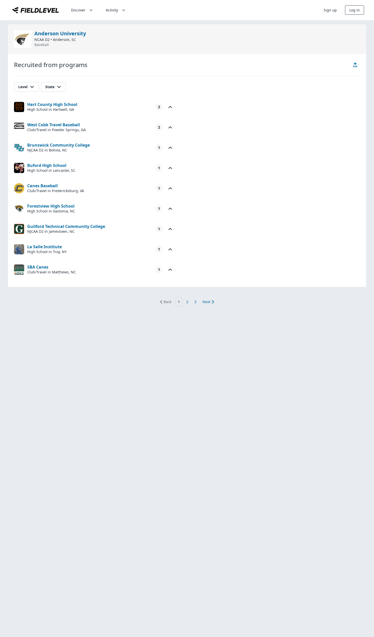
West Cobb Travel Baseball (53, 125)
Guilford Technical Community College (66, 226)
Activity (112, 10)
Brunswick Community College (58, 145)
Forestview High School (51, 206)
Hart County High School (52, 104)
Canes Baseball (42, 186)
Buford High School (46, 165)
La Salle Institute (44, 247)
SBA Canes (37, 267)
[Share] (355, 65)
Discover (78, 10)
